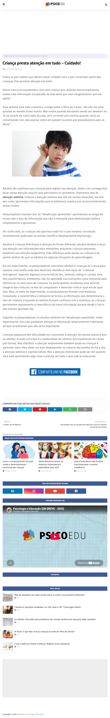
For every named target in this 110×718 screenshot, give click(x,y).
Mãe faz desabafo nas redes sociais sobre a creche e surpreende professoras (49, 595)
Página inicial (9, 56)
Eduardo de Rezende (13, 69)
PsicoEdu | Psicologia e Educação (30, 714)
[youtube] (55, 491)
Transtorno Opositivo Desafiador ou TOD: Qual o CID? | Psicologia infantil (47, 607)
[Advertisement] (55, 29)
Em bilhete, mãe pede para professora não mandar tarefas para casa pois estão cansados (55, 619)
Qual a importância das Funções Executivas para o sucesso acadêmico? (88, 464)
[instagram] (34, 491)
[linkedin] (13, 491)
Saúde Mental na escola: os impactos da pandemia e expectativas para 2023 (50, 464)
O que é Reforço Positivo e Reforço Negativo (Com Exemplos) (42, 644)
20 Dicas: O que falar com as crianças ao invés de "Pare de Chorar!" (44, 631)
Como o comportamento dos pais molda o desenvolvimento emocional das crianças (18, 464)
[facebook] (76, 491)
